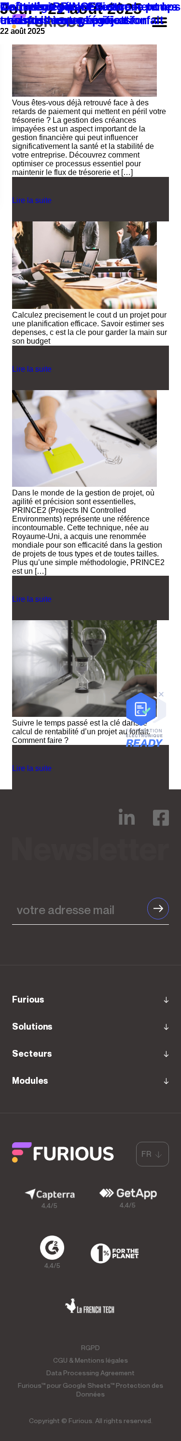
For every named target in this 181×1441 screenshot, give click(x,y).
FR (146, 1154)
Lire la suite (32, 200)
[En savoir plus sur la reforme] (145, 744)
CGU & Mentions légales (90, 1360)
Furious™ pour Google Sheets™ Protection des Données (90, 1389)
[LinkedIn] (127, 824)
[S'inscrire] (158, 908)
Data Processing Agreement (90, 1372)
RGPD (90, 1347)
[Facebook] (161, 824)
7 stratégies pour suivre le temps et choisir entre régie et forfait (90, 13)
